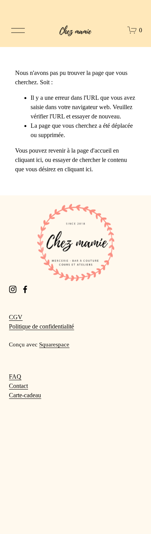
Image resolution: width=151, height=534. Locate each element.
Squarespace (54, 344)
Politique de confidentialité (41, 326)
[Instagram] (13, 289)
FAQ (15, 376)
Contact (18, 386)
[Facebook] (25, 289)
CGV (15, 317)
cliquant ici (28, 160)
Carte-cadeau (25, 395)
